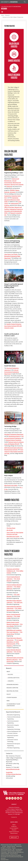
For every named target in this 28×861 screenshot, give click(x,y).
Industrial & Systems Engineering (12, 736)
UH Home (4, 846)
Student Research (12, 697)
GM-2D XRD (10, 530)
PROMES (12, 190)
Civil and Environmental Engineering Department (11, 372)
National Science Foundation (13, 440)
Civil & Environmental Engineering (12, 722)
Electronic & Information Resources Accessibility (11, 855)
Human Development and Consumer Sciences (14, 732)
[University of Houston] (9, 2)
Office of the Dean (9, 207)
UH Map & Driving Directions (13, 774)
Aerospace (12, 192)
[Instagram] (15, 798)
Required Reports (14, 853)
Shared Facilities (14, 60)
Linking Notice (18, 850)
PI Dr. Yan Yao (17, 651)
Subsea (17, 190)
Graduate (6, 205)
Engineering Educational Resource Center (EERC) (12, 199)
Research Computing (12, 688)
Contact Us (14, 817)
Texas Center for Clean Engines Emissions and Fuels (13, 451)
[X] (9, 798)
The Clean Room (11, 528)
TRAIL (13, 849)
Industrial (9, 186)
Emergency (3, 847)
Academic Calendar (11, 846)
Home (2, 15)
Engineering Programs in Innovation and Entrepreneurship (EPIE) (13, 211)
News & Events (14, 833)
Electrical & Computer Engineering (13, 726)
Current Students (14, 828)
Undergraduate (14, 203)
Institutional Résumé (5, 853)
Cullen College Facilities (14, 45)
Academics (14, 826)
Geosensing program (14, 436)
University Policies (4, 859)
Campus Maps (19, 846)
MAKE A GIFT (14, 837)
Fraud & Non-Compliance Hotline (8, 850)
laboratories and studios (10, 485)
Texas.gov (14, 847)
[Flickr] (12, 798)
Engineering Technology (13, 729)
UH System (8, 847)
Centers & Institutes (13, 678)
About (8, 671)
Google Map (9, 772)
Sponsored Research (12, 684)
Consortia (11, 681)
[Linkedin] (18, 798)
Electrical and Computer (16, 184)
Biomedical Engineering (13, 715)
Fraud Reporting (18, 849)
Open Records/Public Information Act (15, 852)
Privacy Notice (4, 852)
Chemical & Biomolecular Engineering (13, 718)
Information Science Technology (12, 740)
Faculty (9, 694)
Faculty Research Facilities (14, 76)
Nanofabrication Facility (13, 536)
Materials (6, 192)
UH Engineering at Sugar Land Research (13, 704)
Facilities (10, 674)
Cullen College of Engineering (11, 6)
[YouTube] (21, 798)
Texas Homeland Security (6, 849)
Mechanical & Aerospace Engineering (13, 744)
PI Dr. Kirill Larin (18, 602)
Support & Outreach (14, 831)
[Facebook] (7, 798)
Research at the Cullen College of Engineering (13, 17)
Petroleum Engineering (13, 748)
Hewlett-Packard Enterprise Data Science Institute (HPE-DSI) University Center (13, 326)
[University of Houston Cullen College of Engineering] (14, 792)
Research (4, 8)
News (8, 701)
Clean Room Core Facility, (11, 254)
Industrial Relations (12, 691)
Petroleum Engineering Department (13, 434)
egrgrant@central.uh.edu (12, 769)
